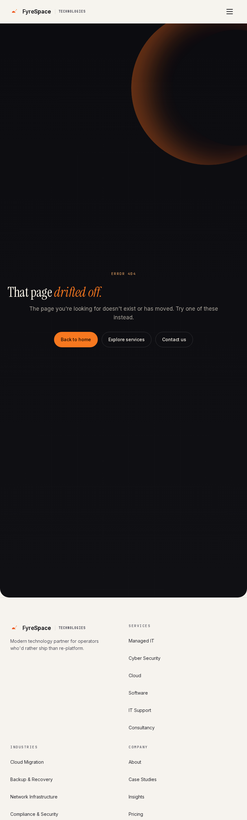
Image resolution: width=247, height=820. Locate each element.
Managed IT (141, 640)
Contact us (174, 339)
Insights (136, 796)
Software (138, 693)
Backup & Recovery (31, 779)
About (135, 762)
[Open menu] (230, 12)
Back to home (76, 339)
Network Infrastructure (34, 796)
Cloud (135, 675)
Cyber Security (144, 658)
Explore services (126, 339)
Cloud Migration (27, 762)
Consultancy (142, 727)
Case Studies (143, 779)
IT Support (140, 710)
